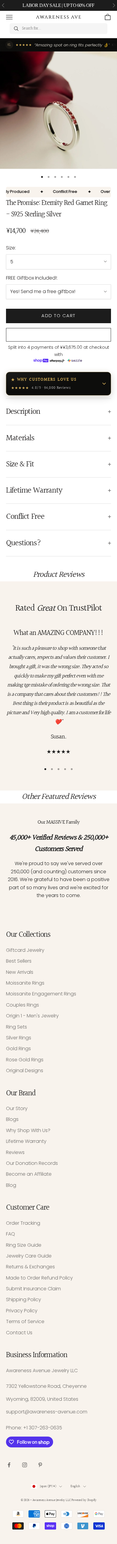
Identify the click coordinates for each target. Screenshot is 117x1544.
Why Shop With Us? (28, 1130)
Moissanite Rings (25, 982)
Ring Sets (16, 1026)
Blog (11, 1185)
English (75, 1486)
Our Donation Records (32, 1163)
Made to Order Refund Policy (39, 1277)
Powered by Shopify (83, 1500)
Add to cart (58, 315)
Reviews (15, 1152)
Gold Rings (18, 1048)
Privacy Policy (22, 1310)
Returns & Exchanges (30, 1266)
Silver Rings (18, 1037)
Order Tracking (23, 1223)
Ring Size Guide (23, 1245)
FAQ (10, 1233)
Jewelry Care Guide (29, 1255)
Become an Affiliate (29, 1174)
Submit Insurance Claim (33, 1288)
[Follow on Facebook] (9, 1465)
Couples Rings (22, 1004)
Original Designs (24, 1070)
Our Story (17, 1108)
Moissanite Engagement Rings (41, 993)
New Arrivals (19, 972)
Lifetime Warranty (26, 1141)
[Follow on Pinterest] (40, 1465)
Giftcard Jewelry (25, 950)
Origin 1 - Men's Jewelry (32, 1015)
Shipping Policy (23, 1299)
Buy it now (58, 335)
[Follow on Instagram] (25, 1465)
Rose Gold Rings (25, 1059)
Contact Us (19, 1332)
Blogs (12, 1119)
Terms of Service (25, 1321)
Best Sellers (19, 961)
